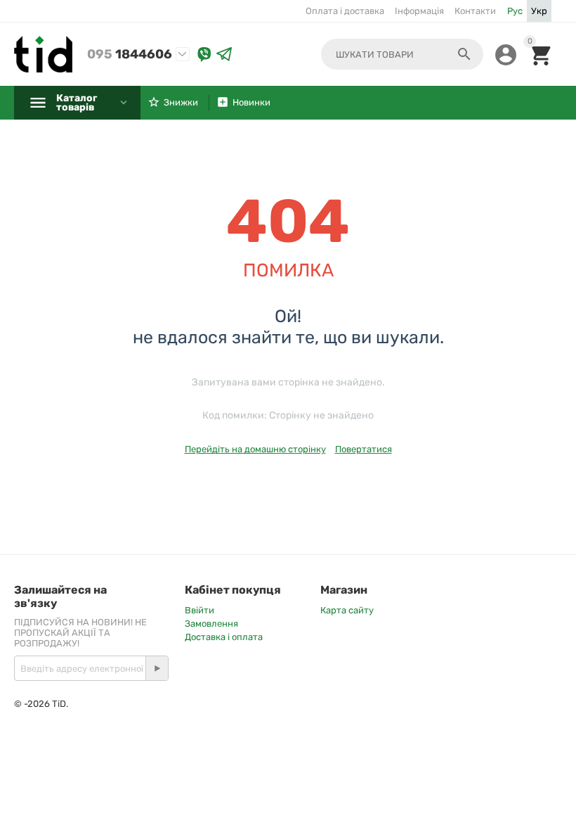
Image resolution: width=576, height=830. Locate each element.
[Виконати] (156, 668)
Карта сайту (347, 610)
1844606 (129, 54)
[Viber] (204, 54)
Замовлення (211, 623)
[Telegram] (224, 54)
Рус (515, 11)
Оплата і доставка (345, 11)
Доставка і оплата (224, 637)
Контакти (475, 11)
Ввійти (199, 610)
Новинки (251, 102)
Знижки (181, 102)
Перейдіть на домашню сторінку (255, 449)
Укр (539, 11)
